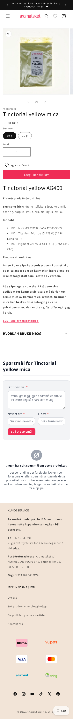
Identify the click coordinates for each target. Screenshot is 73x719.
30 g (25, 135)
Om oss (12, 597)
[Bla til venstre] (28, 101)
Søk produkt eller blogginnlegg (27, 606)
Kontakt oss (15, 624)
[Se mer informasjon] (55, 16)
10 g (9, 135)
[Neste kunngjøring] (66, 5)
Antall (6, 144)
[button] (8, 16)
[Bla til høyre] (45, 101)
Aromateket (31, 711)
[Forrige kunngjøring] (7, 5)
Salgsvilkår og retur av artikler (27, 615)
